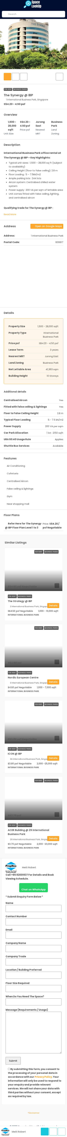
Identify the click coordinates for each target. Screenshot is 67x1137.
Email (9, 929)
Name (9, 903)
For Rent (8, 89)
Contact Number (16, 916)
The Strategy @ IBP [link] (20, 601)
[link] (33, 569)
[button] (59, 76)
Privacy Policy (43, 1076)
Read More (10, 214)
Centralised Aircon (17, 481)
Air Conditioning (16, 465)
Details (53, 605)
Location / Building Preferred (24, 969)
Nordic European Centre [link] (23, 677)
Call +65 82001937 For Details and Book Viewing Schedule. (30, 876)
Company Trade (16, 956)
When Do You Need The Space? (25, 996)
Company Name (16, 943)
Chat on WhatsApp (33, 889)
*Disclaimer (33, 1112)
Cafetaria (12, 473)
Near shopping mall (18, 503)
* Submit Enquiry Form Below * (24, 896)
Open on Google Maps (48, 226)
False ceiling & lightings (20, 488)
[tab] (7, 76)
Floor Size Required (17, 983)
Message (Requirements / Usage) (27, 1009)
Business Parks (20, 89)
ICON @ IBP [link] (15, 754)
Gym (9, 496)
